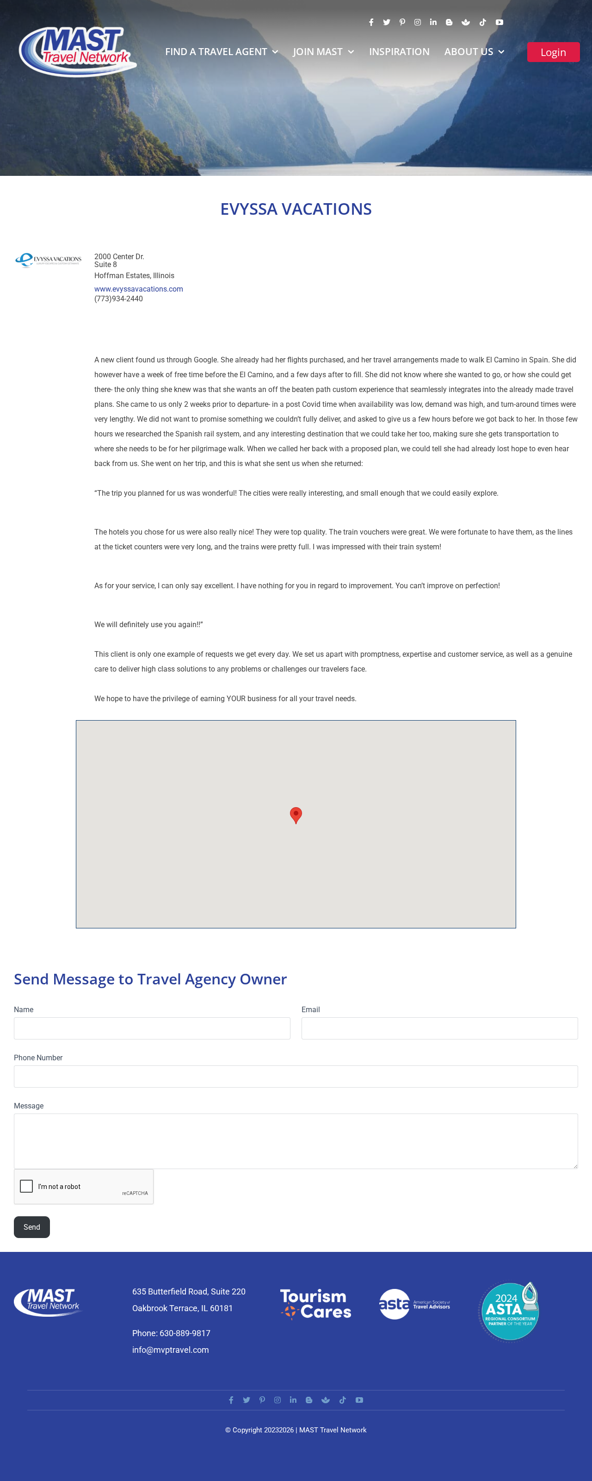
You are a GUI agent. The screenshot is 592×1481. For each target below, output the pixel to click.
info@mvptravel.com (170, 1350)
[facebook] (371, 22)
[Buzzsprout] (466, 22)
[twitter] (386, 22)
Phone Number (38, 1057)
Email (311, 1009)
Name (23, 1009)
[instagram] (417, 22)
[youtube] (499, 22)
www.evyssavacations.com (138, 289)
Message (28, 1105)
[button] (296, 815)
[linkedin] (433, 22)
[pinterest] (402, 22)
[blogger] (449, 22)
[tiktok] (483, 22)
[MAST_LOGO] (79, 29)
